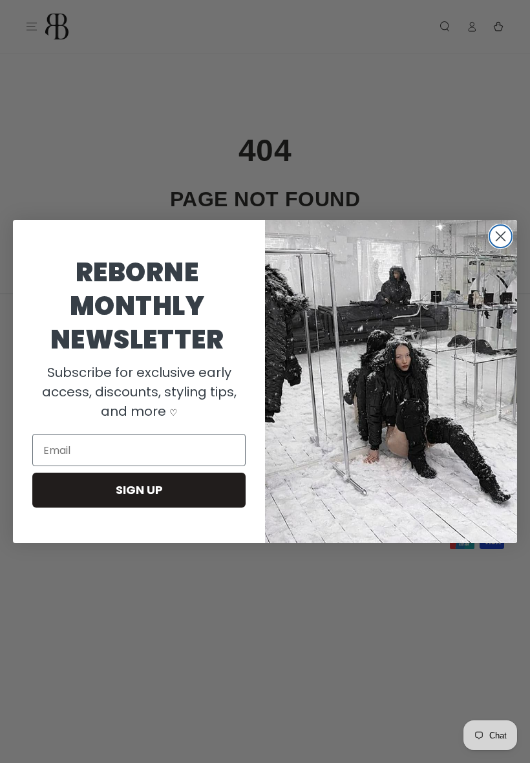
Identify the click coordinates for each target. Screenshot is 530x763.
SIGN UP (139, 490)
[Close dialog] (500, 236)
